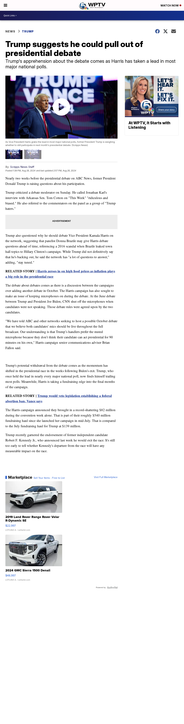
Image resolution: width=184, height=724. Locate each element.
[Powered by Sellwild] (112, 587)
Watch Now (170, 5)
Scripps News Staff (22, 167)
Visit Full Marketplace (106, 477)
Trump (28, 31)
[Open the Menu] (5, 5)
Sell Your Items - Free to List (49, 478)
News (10, 31)
